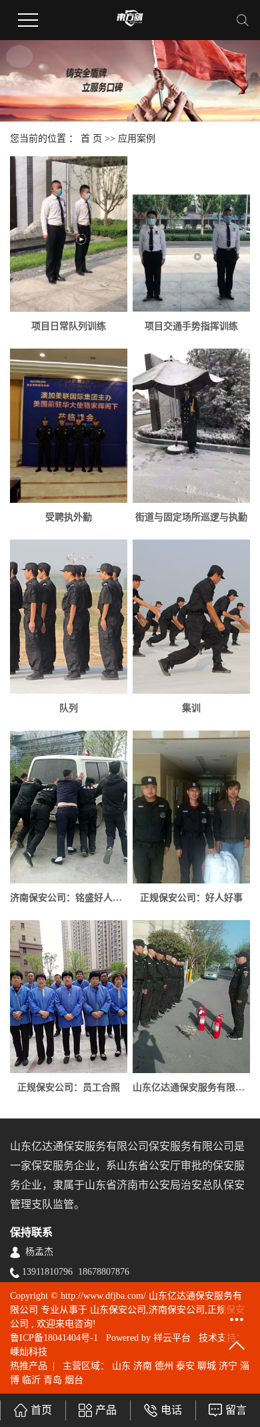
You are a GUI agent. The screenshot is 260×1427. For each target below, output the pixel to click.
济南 (142, 1366)
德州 (164, 1366)
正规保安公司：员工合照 (68, 1087)
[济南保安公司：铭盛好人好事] (68, 807)
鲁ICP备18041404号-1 (54, 1338)
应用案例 (136, 139)
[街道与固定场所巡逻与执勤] (191, 426)
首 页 (91, 139)
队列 (68, 708)
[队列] (68, 617)
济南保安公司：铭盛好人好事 (68, 898)
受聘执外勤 (68, 517)
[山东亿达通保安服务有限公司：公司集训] (191, 996)
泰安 (185, 1366)
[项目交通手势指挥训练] (191, 253)
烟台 (74, 1380)
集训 (191, 708)
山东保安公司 (118, 1310)
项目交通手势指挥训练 (191, 326)
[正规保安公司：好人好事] (191, 807)
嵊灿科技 (28, 1352)
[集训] (191, 617)
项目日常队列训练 (68, 326)
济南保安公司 (177, 1310)
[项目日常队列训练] (68, 234)
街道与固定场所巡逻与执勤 (191, 517)
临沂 (31, 1380)
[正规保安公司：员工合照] (68, 996)
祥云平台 (172, 1338)
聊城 (206, 1366)
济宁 (228, 1366)
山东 (121, 1366)
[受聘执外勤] (68, 426)
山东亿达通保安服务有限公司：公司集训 (191, 1087)
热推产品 (28, 1366)
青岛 (52, 1380)
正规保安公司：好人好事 (191, 898)
